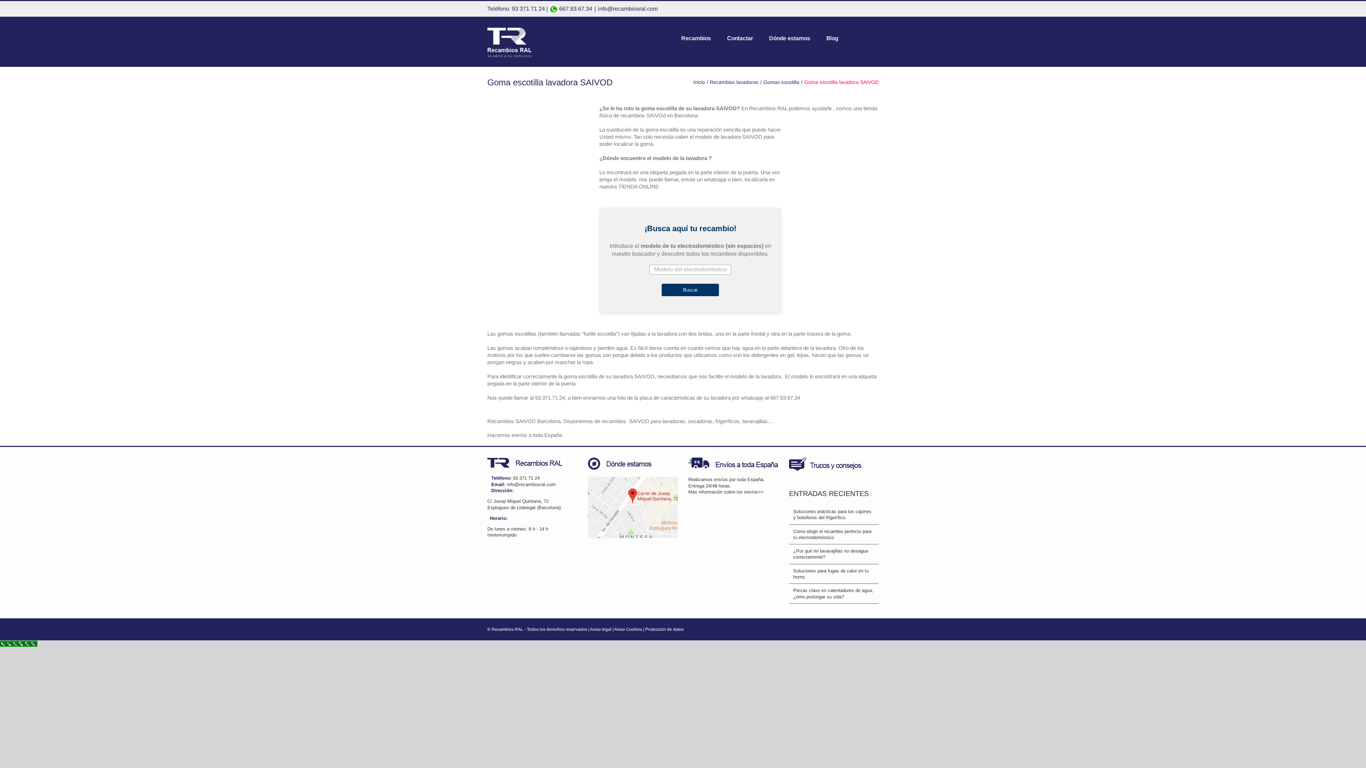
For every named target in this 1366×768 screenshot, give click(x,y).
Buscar (690, 290)
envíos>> (754, 492)
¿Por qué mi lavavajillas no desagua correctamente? (830, 554)
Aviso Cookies (628, 629)
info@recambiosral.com (628, 9)
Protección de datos (664, 629)
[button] (876, 38)
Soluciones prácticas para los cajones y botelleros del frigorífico (832, 514)
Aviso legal (600, 629)
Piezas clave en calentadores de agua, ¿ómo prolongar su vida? (833, 593)
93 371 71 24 (526, 478)
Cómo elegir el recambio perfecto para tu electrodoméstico (832, 534)
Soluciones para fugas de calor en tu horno (831, 574)
